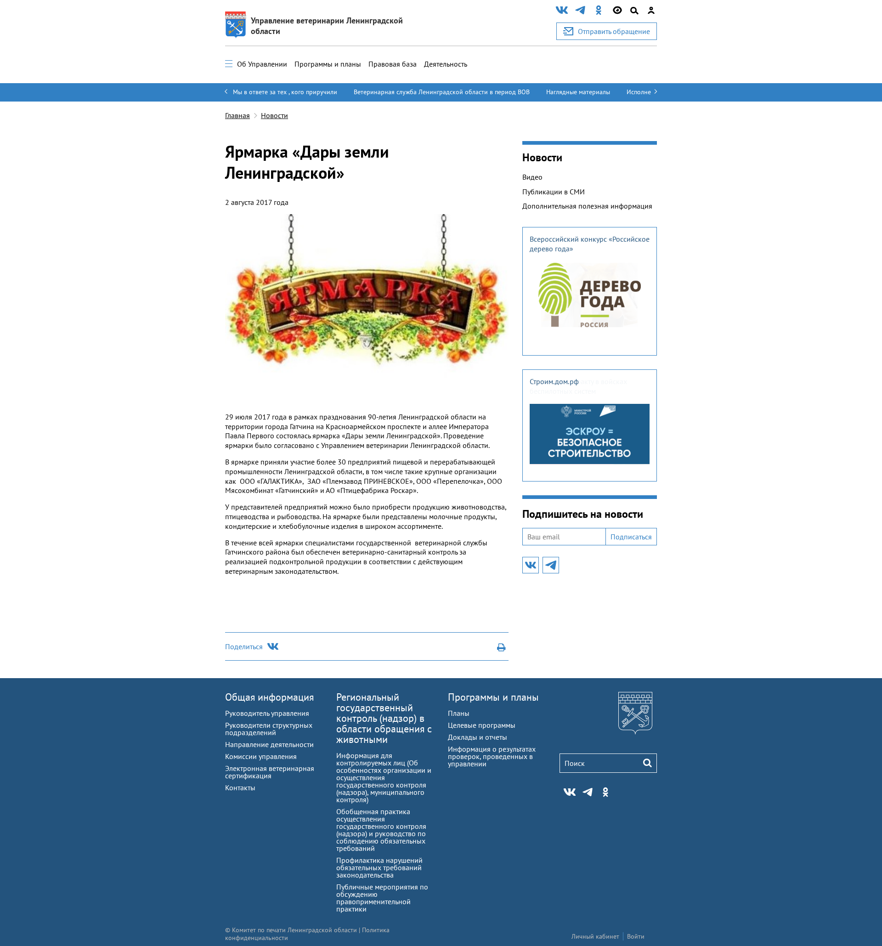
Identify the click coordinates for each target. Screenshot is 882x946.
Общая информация (269, 697)
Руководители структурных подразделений (268, 728)
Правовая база (392, 63)
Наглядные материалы (578, 92)
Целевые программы (481, 725)
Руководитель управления (267, 713)
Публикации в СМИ (553, 191)
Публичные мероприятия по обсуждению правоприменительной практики (382, 897)
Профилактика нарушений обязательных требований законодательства (379, 867)
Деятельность (445, 63)
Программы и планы (327, 63)
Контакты (240, 787)
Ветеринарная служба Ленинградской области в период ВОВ (442, 92)
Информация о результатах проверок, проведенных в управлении (492, 756)
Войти (636, 936)
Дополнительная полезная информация (587, 205)
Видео (532, 176)
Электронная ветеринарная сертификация (269, 772)
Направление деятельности (269, 744)
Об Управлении (262, 63)
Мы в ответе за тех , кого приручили (285, 92)
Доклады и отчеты (477, 737)
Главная (237, 115)
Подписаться (631, 536)
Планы (458, 713)
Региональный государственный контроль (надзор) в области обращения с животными (384, 718)
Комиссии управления (261, 756)
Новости (274, 115)
